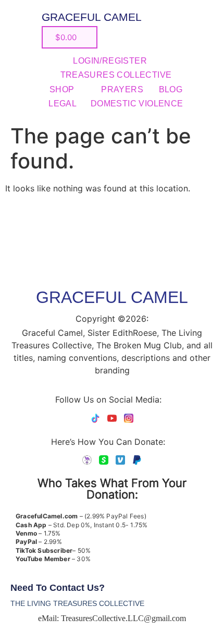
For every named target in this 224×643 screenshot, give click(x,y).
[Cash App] (103, 460)
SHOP (61, 89)
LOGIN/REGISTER (110, 60)
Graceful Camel (92, 17)
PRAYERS (122, 89)
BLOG (171, 89)
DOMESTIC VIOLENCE (137, 103)
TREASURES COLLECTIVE (116, 74)
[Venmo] (120, 460)
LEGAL (62, 103)
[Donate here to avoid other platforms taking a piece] (87, 460)
